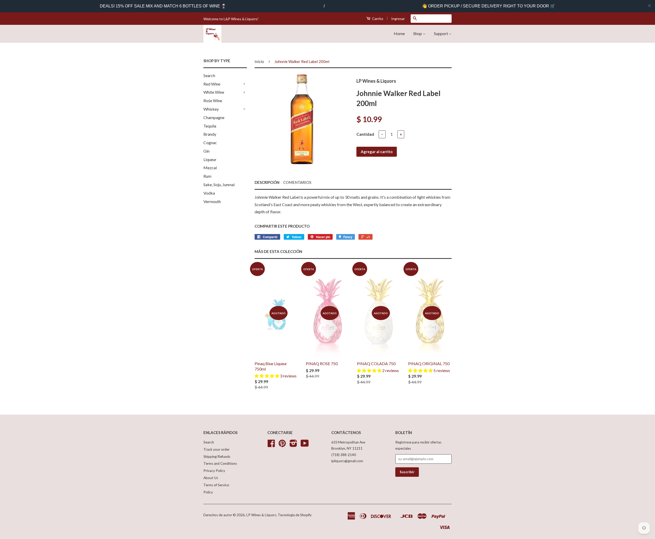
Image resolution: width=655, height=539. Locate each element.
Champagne (213, 117)
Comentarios (297, 182)
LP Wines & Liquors (261, 515)
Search (209, 75)
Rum (207, 176)
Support (441, 33)
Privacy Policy (214, 471)
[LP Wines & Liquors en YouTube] (305, 445)
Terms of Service (216, 485)
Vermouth (212, 201)
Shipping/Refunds (216, 457)
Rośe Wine (212, 100)
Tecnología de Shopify (295, 515)
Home (399, 33)
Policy (208, 492)
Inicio (259, 61)
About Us (210, 478)
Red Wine (211, 83)
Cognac (210, 142)
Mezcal (210, 167)
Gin (206, 151)
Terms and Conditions (220, 463)
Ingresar (398, 18)
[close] (649, 5)
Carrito (377, 18)
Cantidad (365, 134)
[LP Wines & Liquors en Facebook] (271, 445)
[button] (267, 375)
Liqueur (209, 159)
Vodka (209, 193)
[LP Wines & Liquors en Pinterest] (282, 445)
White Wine (213, 92)
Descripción (267, 182)
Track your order (216, 449)
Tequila (209, 125)
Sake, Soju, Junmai (219, 184)
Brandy (209, 134)
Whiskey (211, 109)
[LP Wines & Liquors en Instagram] (293, 445)
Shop (418, 33)
